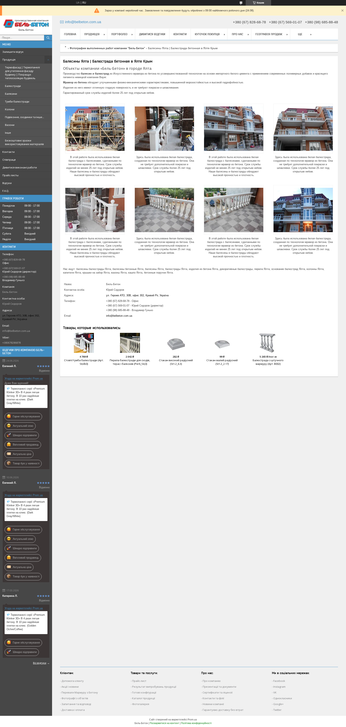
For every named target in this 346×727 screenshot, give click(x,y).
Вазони (9, 125)
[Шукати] (48, 38)
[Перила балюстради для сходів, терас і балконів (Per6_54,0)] (130, 343)
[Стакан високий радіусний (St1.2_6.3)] (176, 343)
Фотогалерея (140, 704)
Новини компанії (213, 704)
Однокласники (282, 698)
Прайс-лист (139, 681)
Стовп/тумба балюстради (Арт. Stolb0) (84, 362)
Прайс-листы (10, 175)
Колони (9, 109)
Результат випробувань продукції (154, 686)
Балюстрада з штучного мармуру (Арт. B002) (268, 362)
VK (275, 692)
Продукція (8, 59)
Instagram (279, 686)
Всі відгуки (39, 663)
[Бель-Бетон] (26, 23)
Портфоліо (119, 34)
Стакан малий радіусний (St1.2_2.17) (222, 362)
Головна (70, 34)
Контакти (8, 152)
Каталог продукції (143, 698)
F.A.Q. (5, 191)
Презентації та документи (219, 686)
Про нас (237, 34)
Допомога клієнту (72, 681)
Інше (8, 132)
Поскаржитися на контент (164, 723)
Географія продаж (268, 34)
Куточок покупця (207, 34)
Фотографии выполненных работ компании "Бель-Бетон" (107, 48)
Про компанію (212, 681)
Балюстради (13, 86)
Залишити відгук (13, 52)
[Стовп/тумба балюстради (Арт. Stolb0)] (84, 343)
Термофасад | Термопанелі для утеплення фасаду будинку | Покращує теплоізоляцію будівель (22, 73)
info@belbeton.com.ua (16, 331)
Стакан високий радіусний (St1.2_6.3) (176, 362)
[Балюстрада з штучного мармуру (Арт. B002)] (268, 343)
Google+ (278, 704)
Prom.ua (192, 719)
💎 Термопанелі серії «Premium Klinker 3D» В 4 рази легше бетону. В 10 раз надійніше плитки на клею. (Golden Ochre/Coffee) (26, 622)
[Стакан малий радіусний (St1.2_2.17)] (222, 343)
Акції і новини (70, 686)
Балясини (11, 93)
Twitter (277, 710)
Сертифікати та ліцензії (217, 692)
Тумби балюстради (17, 101)
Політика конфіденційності (196, 723)
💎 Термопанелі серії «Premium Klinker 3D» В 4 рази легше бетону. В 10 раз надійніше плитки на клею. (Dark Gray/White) (26, 396)
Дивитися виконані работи (19, 167)
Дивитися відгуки (152, 34)
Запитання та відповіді (76, 704)
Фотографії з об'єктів (74, 698)
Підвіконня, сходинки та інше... (24, 117)
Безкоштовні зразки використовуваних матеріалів (24, 142)
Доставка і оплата (73, 710)
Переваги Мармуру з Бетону (79, 692)
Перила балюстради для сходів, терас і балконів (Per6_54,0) (130, 362)
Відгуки (7, 183)
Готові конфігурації (144, 692)
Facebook (279, 681)
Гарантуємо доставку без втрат (223, 710)
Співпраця (9, 159)
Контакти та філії (213, 698)
